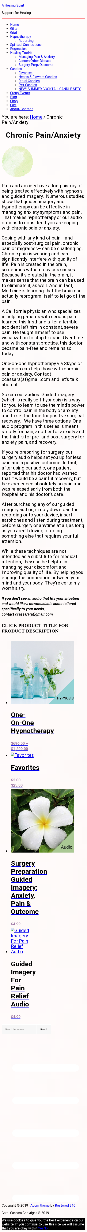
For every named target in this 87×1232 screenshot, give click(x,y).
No (46, 1228)
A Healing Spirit (13, 5)
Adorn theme (40, 1205)
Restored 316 (65, 1205)
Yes (41, 1228)
